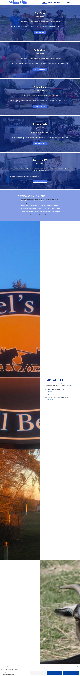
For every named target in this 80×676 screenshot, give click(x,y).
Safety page (30, 200)
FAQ (63, 2)
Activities (56, 2)
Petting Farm (50, 393)
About (49, 2)
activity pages (69, 385)
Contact (68, 2)
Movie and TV (50, 399)
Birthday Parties (50, 394)
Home (44, 2)
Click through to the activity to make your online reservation (32, 214)
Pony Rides (49, 391)
